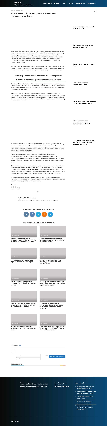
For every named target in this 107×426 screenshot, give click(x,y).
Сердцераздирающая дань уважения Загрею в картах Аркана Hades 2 (85, 407)
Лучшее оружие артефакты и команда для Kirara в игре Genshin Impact (23, 283)
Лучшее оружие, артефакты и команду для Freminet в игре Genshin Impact (50, 261)
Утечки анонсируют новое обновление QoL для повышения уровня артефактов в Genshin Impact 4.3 (52, 305)
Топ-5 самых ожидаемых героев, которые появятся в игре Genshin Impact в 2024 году (52, 240)
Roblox (71, 3)
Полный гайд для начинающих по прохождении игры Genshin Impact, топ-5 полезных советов (23, 305)
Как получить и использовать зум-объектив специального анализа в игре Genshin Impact (52, 283)
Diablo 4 (56, 3)
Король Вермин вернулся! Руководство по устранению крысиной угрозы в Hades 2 (81, 122)
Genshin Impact (47, 3)
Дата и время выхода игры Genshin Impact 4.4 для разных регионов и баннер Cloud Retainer (52, 328)
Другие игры (91, 3)
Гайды (17, 2)
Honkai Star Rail (80, 3)
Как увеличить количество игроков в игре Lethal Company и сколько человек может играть (84, 142)
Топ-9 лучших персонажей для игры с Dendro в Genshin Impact (22, 261)
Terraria (64, 3)
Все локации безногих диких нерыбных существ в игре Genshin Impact (23, 328)
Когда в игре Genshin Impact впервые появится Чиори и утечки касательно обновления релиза (23, 240)
